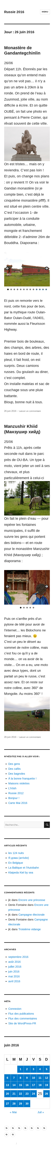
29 (20, 1103)
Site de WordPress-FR (22, 1023)
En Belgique (15, 862)
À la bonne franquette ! (22, 778)
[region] (27, 269)
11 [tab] (40, 289)
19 (46, 1085)
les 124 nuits (16, 853)
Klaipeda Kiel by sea (20, 872)
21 (14, 1093)
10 (33, 1077)
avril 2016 (14, 981)
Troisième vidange (29, 929)
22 (20, 1093)
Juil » (41, 1112)
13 (7, 1085)
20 (7, 1093)
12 (46, 1077)
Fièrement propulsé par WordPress (33, 1143)
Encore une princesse (31, 900)
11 (39, 1077)
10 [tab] (36, 289)
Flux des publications (21, 1013)
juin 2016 (13, 971)
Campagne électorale (31, 914)
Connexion (14, 1008)
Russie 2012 (16, 793)
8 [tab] (30, 289)
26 (46, 1093)
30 (27, 1103)
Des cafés (14, 768)
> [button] (46, 268)
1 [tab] (8, 289)
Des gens (14, 763)
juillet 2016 (14, 966)
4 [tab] (17, 289)
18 (40, 1085)
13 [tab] (46, 289)
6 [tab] (24, 289)
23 (27, 1093)
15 (20, 1085)
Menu (45, 12)
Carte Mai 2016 (17, 802)
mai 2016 (14, 976)
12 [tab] (43, 289)
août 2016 (14, 961)
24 (33, 1093)
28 (14, 1103)
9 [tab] (33, 289)
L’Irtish (12, 788)
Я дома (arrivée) (18, 857)
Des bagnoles (16, 773)
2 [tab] (11, 289)
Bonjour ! (13, 798)
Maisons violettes (18, 783)
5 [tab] (20, 289)
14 (14, 1085)
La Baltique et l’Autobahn (23, 867)
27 (7, 1103)
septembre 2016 (18, 956)
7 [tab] (27, 289)
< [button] (8, 268)
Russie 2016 (14, 12)
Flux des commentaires (22, 1018)
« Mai (13, 1112)
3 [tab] (14, 289)
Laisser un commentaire (30, 411)
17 (33, 1085)
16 (27, 1085)
